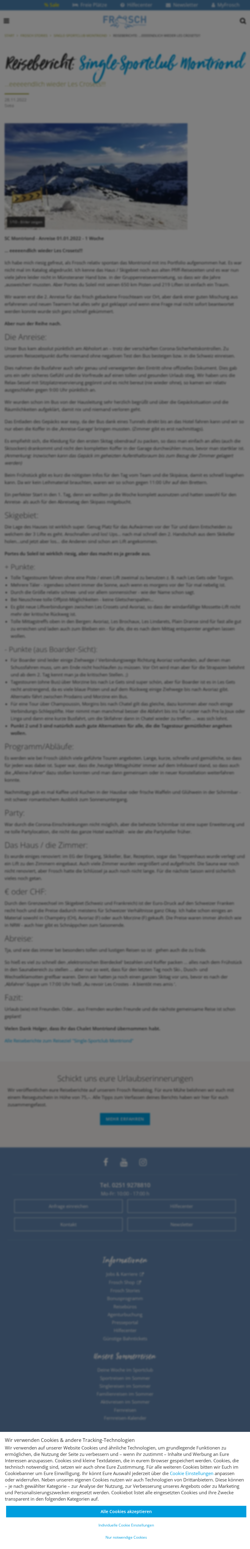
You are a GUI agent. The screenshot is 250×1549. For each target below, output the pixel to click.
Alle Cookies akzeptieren (126, 1511)
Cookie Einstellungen (191, 1473)
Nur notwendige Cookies (126, 1537)
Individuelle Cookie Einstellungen (126, 1525)
